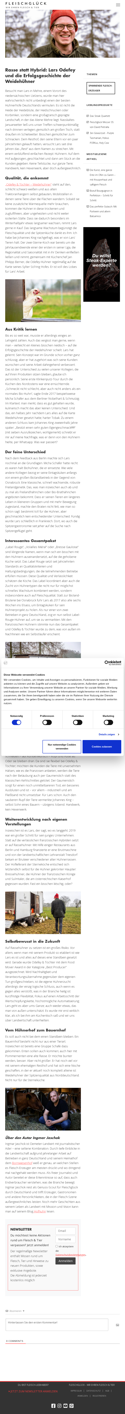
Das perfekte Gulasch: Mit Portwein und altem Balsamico (103, 211)
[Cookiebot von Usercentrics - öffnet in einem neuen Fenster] (107, 662)
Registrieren (99, 1395)
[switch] (47, 722)
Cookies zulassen (102, 746)
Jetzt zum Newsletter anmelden (34, 1391)
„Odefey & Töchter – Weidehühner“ (28, 184)
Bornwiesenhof (22, 1163)
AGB (107, 1390)
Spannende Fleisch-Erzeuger (100, 88)
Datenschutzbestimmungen (70, 1254)
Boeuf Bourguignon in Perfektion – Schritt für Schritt (101, 195)
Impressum (76, 1390)
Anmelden (82, 1395)
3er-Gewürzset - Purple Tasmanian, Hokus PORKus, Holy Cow (102, 137)
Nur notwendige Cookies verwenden (62, 746)
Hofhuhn (39, 1211)
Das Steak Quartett (100, 115)
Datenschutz (93, 1390)
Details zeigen (107, 734)
